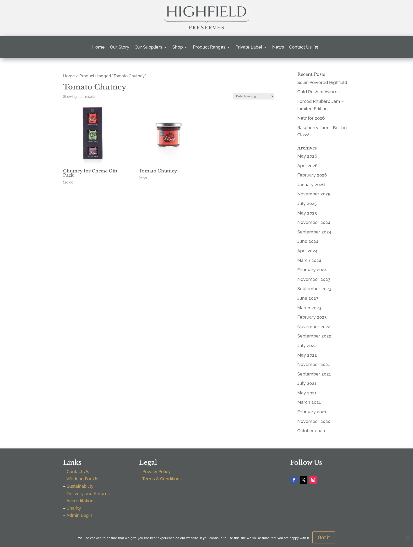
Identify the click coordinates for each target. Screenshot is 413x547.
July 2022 (307, 345)
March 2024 (309, 260)
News (278, 47)
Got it (324, 537)
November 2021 (313, 364)
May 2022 (307, 355)
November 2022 (313, 326)
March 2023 (309, 307)
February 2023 (312, 317)
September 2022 (314, 335)
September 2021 (314, 373)
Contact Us (300, 47)
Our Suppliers (148, 47)
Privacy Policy (156, 471)
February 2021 (311, 411)
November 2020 (314, 421)
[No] (407, 537)
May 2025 (307, 212)
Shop (177, 47)
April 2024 (307, 250)
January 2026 (311, 184)
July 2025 (307, 203)
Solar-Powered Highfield (322, 82)
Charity (74, 508)
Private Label (248, 47)
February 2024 (312, 269)
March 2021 (309, 402)
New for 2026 (311, 118)
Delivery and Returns (88, 493)
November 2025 (313, 193)
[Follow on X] (303, 480)
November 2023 (313, 279)
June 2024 (307, 241)
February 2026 (312, 174)
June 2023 (307, 298)
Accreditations (81, 500)
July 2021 (306, 383)
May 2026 (307, 156)
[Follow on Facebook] (294, 480)
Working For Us (82, 478)
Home (98, 47)
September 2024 (314, 231)
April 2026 (307, 165)
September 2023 (314, 288)
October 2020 (311, 430)
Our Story (119, 47)
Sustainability (80, 486)
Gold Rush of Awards (318, 91)
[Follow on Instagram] (313, 480)
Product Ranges (209, 47)
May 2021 (306, 392)
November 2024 (313, 222)
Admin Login (79, 515)
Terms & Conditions (162, 478)
